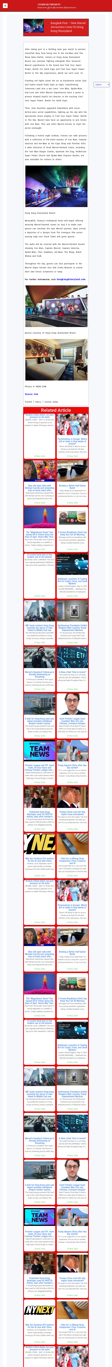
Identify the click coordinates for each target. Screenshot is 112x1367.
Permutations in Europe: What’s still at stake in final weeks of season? (72, 441)
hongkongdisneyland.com (71, 279)
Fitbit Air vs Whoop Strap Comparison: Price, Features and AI (72, 861)
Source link (31, 394)
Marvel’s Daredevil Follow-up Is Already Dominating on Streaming (39, 674)
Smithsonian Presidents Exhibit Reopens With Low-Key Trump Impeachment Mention (72, 628)
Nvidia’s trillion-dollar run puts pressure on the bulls (40, 416)
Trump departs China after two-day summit (72, 766)
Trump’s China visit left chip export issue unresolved (72, 813)
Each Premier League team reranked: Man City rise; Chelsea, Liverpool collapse (72, 721)
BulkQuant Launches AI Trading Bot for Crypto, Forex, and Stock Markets (72, 581)
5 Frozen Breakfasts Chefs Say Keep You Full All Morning (72, 533)
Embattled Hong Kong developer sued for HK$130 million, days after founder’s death (40, 815)
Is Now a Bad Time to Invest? (72, 672)
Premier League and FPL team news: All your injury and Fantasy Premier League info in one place (39, 769)
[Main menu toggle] (5, 5)
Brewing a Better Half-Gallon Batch (72, 486)
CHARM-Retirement (49, 4)
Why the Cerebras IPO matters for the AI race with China (39, 859)
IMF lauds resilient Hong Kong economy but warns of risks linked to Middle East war (39, 628)
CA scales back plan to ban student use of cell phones (39, 555)
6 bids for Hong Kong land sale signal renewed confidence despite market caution (39, 721)
